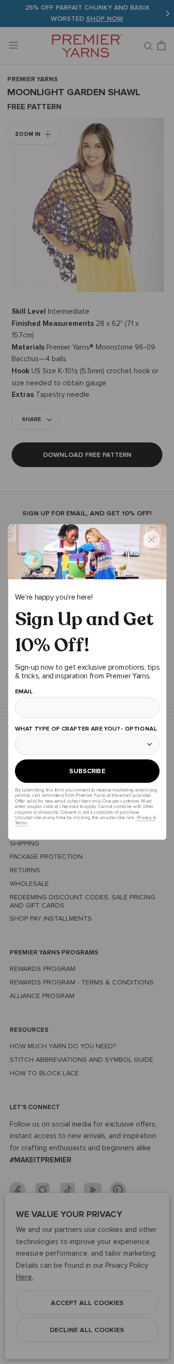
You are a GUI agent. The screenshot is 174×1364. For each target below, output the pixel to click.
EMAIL (23, 691)
